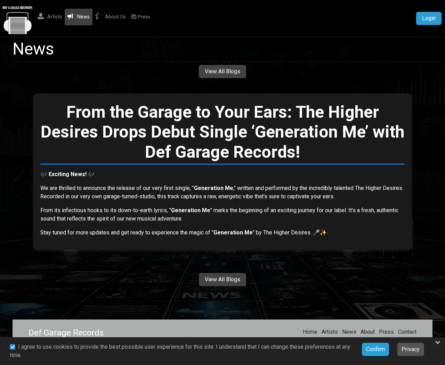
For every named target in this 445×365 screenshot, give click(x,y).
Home (310, 332)
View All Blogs (222, 71)
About (368, 332)
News (349, 332)
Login (429, 18)
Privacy (411, 349)
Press (386, 332)
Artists (330, 332)
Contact (407, 332)
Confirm (375, 349)
